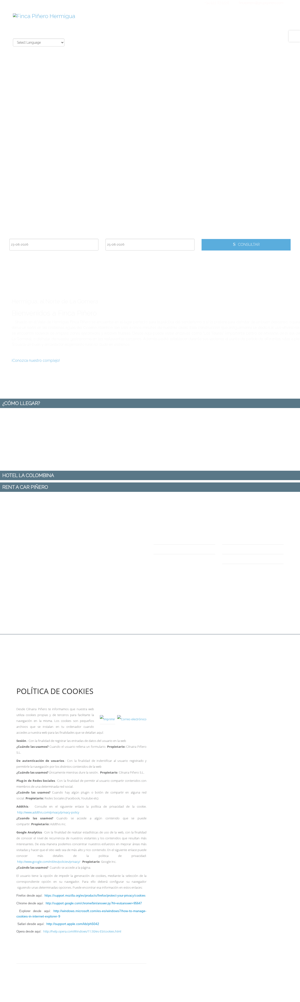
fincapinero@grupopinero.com (261, 3)
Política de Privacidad (38, 958)
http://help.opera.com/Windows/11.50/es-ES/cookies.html (82, 931)
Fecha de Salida (118, 235)
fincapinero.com (215, 642)
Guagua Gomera (172, 559)
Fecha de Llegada (23, 235)
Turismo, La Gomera (244, 568)
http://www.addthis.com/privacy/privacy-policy (48, 812)
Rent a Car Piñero (241, 539)
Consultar (248, 244)
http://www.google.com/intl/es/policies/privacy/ (48, 861)
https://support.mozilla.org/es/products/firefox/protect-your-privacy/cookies (95, 895)
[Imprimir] (107, 715)
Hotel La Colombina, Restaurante (254, 549)
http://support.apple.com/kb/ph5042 (72, 924)
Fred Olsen (167, 539)
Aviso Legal (31, 968)
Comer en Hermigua (244, 559)
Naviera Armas (170, 549)
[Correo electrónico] (131, 715)
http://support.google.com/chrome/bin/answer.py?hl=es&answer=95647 (94, 903)
